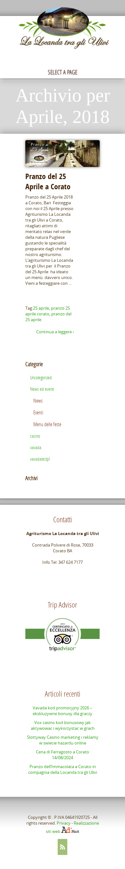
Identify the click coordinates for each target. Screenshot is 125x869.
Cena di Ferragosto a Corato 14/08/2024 (62, 754)
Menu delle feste (47, 424)
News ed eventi (42, 389)
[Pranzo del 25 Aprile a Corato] (62, 153)
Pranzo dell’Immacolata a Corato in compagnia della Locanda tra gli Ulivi (62, 769)
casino (35, 436)
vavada (35, 447)
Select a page (62, 72)
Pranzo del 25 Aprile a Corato (48, 181)
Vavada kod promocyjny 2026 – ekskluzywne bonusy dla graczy (62, 710)
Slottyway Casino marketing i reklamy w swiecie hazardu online (62, 740)
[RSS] (62, 847)
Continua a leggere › (55, 332)
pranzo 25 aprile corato (47, 311)
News (38, 400)
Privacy (64, 823)
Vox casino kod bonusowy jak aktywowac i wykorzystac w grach (63, 725)
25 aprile (41, 308)
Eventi (38, 412)
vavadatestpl (40, 459)
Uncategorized (41, 377)
